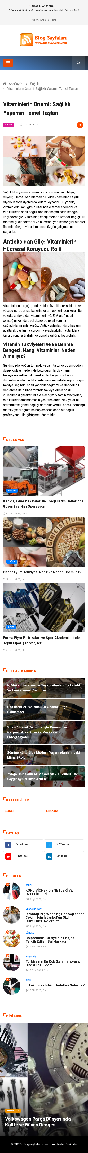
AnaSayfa (15, 84)
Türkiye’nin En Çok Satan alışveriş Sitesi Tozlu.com (53, 963)
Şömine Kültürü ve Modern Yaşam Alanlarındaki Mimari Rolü (44, 10)
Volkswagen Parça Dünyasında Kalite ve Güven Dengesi (38, 1121)
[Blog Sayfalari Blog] (44, 39)
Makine (12, 490)
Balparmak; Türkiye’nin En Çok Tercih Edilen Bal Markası (50, 939)
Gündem (52, 811)
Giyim (11, 627)
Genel (9, 811)
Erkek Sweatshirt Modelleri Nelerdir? (55, 985)
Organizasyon (34, 909)
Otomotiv (13, 1111)
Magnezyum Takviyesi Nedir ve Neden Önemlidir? (42, 572)
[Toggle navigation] (8, 63)
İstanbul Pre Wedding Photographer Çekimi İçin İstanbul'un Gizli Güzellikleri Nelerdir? (55, 917)
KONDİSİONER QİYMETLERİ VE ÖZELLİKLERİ (49, 892)
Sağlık (34, 84)
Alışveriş (31, 956)
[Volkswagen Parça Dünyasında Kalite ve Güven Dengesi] (44, 1079)
